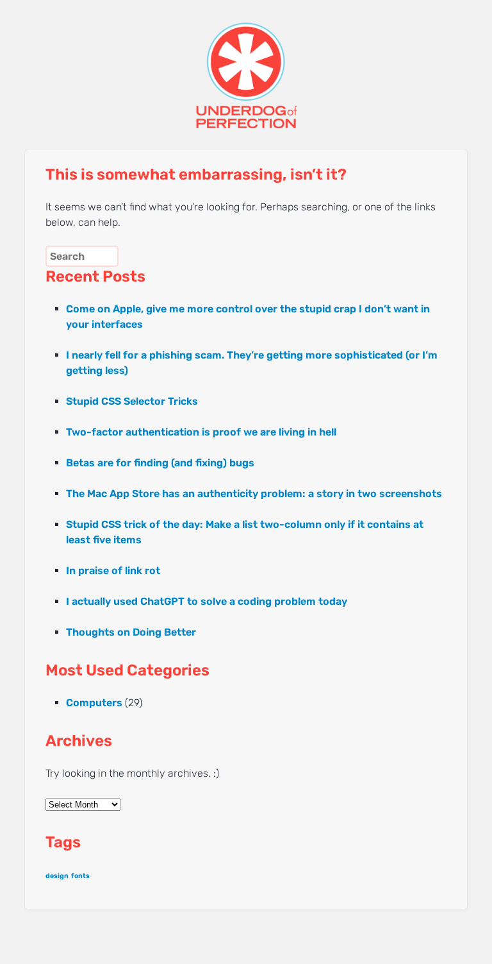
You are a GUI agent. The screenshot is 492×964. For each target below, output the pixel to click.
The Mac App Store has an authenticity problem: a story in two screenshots (254, 493)
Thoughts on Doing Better (131, 632)
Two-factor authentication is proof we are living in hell (201, 432)
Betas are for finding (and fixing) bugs (160, 463)
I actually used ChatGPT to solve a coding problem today (206, 601)
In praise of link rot (113, 570)
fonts (80, 876)
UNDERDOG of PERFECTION (245, 64)
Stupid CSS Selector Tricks (132, 401)
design (57, 876)
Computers (94, 703)
